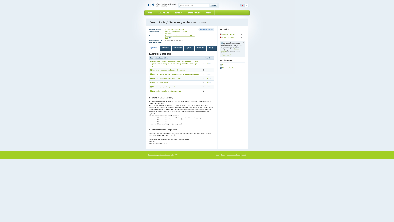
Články (178, 13)
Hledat (213, 5)
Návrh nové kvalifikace (233, 155)
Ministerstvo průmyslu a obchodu (174, 29)
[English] (247, 5)
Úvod (150, 13)
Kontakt (244, 155)
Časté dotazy (194, 13)
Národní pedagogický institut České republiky (161, 155)
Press (208, 13)
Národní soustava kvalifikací (162, 5)
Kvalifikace (163, 13)
